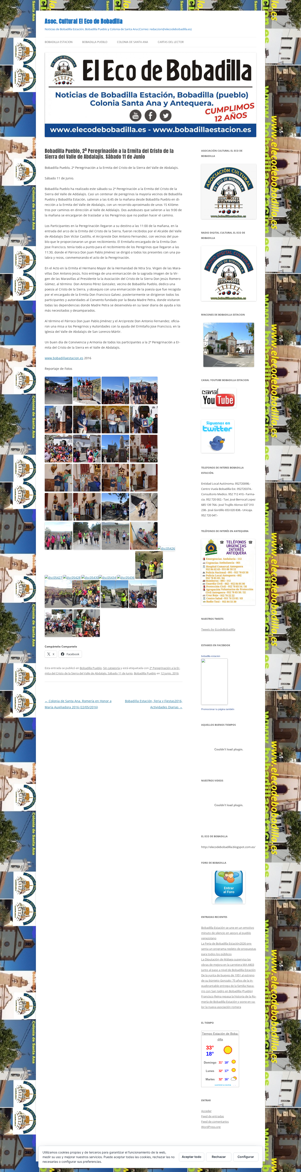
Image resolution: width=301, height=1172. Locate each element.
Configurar (246, 1157)
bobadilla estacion (210, 656)
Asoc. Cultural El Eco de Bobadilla (84, 21)
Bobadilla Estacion (58, 42)
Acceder (206, 1111)
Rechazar (219, 1157)
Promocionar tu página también (217, 709)
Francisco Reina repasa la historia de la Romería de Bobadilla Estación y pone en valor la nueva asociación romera (228, 1001)
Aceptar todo (191, 1157)
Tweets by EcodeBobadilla (218, 629)
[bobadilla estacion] (214, 704)
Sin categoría (111, 668)
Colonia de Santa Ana (132, 42)
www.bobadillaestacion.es (64, 358)
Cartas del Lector (171, 42)
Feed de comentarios (215, 1122)
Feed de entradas (212, 1116)
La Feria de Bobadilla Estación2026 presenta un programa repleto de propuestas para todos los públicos (228, 948)
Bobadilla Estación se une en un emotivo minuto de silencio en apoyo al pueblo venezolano (227, 933)
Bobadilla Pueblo (94, 42)
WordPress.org (211, 1127)
